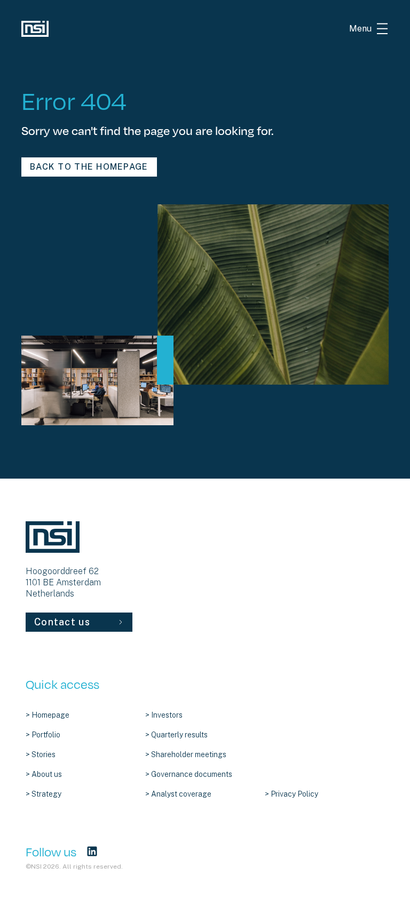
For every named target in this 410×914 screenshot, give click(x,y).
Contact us (62, 621)
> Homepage (47, 715)
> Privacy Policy (291, 794)
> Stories (41, 754)
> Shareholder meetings (185, 754)
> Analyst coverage (178, 794)
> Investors (164, 715)
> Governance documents (188, 774)
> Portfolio (43, 734)
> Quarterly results (176, 734)
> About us (44, 774)
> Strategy (43, 794)
